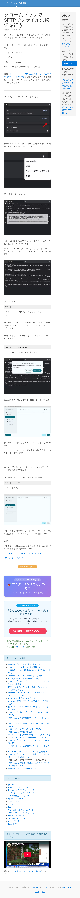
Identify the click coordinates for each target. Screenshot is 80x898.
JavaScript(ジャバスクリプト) (21, 813)
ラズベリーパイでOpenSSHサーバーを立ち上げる (29, 735)
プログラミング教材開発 (16, 3)
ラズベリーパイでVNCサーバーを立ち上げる (27, 737)
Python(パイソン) (16, 799)
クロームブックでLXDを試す (20, 732)
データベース (13, 801)
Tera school (19, 647)
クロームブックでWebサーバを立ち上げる (26, 676)
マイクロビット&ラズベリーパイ (22, 793)
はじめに (12, 784)
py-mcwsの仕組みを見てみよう (21, 698)
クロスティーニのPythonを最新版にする (25, 667)
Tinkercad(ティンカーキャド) (21, 796)
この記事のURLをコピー (27, 567)
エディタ (12, 804)
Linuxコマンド (14, 824)
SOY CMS (66, 887)
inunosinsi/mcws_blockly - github (26, 871)
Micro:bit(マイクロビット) (19, 787)
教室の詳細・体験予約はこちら (27, 631)
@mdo (44, 887)
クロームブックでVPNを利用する (22, 768)
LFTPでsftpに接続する (13, 558)
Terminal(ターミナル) (17, 818)
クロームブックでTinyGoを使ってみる (24, 729)
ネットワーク (13, 821)
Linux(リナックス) (16, 815)
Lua (9, 807)
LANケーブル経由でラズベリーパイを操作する (28, 751)
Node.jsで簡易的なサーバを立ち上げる (24, 678)
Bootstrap (34, 887)
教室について (69, 63)
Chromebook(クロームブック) (21, 810)
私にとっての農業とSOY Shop (67, 110)
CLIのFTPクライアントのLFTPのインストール (23, 553)
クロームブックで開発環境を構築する (24, 664)
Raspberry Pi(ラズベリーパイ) (21, 790)
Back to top (40, 892)
